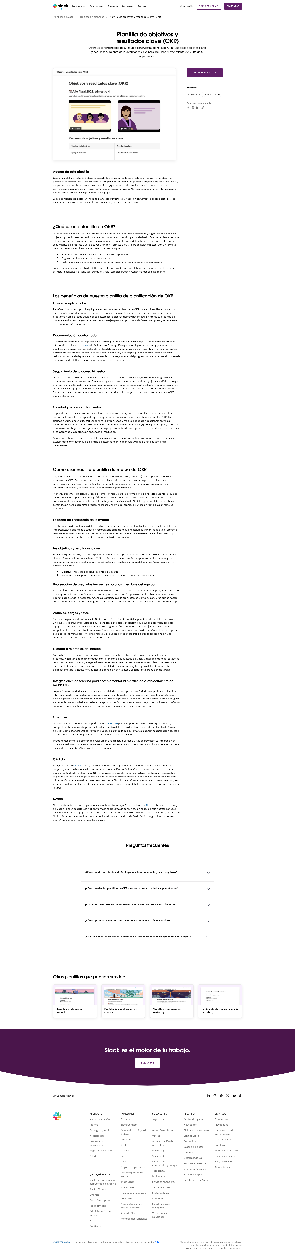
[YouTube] (234, 1096)
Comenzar (233, 6)
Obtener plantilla (204, 72)
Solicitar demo (208, 6)
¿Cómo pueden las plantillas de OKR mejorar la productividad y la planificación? (132, 888)
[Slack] (61, 6)
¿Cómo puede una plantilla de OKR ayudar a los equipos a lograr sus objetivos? (131, 872)
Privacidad (80, 1242)
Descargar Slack (61, 1242)
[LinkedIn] (197, 107)
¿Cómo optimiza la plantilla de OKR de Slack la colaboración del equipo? (127, 920)
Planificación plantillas (91, 16)
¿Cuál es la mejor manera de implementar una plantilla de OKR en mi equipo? (130, 904)
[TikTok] (240, 1096)
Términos (92, 1242)
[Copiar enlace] (202, 107)
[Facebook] (193, 107)
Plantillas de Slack (63, 16)
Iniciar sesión (186, 6)
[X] (227, 1096)
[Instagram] (214, 1096)
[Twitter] (188, 107)
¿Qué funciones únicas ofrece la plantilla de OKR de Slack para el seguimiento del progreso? (138, 936)
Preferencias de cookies (112, 1242)
